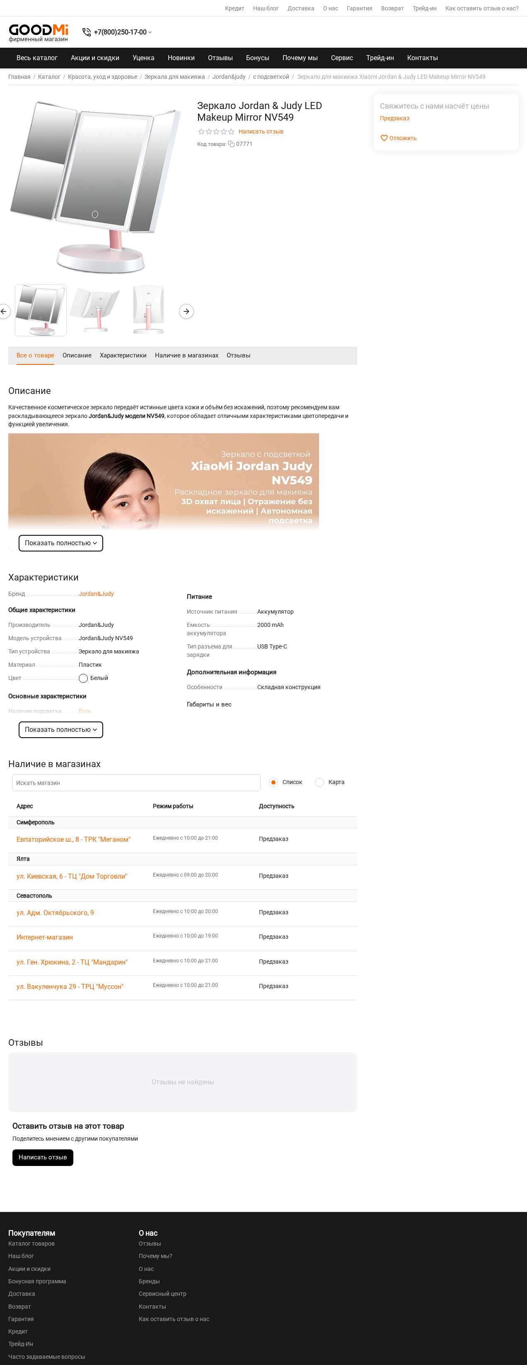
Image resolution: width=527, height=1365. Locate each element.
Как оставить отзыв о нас (174, 1319)
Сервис (342, 58)
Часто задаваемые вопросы (46, 1356)
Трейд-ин (425, 8)
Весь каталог (37, 58)
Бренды (149, 1281)
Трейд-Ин (20, 1344)
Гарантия (359, 8)
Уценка (144, 58)
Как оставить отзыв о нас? (482, 8)
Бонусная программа (37, 1281)
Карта (336, 782)
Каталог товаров (31, 1243)
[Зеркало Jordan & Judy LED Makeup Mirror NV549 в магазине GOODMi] (95, 187)
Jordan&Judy (96, 593)
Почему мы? (155, 1256)
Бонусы (257, 58)
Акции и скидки (95, 58)
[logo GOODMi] (38, 33)
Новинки (181, 58)
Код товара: (211, 144)
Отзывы (220, 58)
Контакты (422, 58)
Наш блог (266, 8)
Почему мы (300, 58)
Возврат (392, 8)
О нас (330, 8)
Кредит (234, 8)
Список (291, 782)
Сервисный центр (162, 1293)
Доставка (301, 8)
